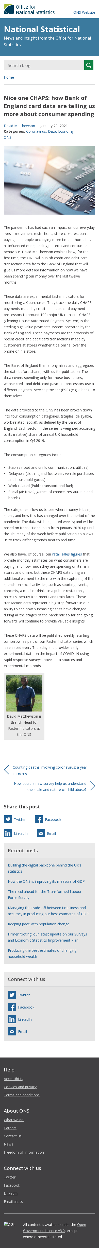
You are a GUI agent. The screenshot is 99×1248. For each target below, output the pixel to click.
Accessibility (13, 1078)
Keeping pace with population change (38, 924)
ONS (7, 137)
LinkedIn (11, 1193)
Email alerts (13, 1201)
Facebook (12, 1185)
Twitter (9, 1177)
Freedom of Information (24, 1152)
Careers (10, 1127)
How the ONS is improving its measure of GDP (46, 881)
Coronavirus (36, 131)
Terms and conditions (22, 1095)
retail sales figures (67, 554)
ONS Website (84, 12)
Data (52, 131)
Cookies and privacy (20, 1086)
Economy (66, 131)
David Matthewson (19, 125)
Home (9, 77)
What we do (14, 1119)
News (8, 1144)
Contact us (13, 1136)
